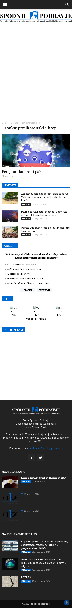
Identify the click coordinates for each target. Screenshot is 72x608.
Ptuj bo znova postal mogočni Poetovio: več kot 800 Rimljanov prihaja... (44, 213)
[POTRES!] (10, 581)
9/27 (13, 313)
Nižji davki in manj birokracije (22, 264)
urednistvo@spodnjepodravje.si (46, 448)
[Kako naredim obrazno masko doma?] (10, 482)
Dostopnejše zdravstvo (19, 274)
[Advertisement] (36, 62)
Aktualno (7, 166)
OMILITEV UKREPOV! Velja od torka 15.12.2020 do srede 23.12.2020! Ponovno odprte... (43, 563)
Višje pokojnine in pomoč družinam (25, 269)
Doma (5, 122)
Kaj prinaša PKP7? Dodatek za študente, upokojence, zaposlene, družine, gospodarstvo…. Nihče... (44, 545)
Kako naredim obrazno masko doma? (43, 477)
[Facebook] (31, 457)
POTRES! (26, 577)
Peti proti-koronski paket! (23, 171)
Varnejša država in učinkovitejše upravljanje (29, 283)
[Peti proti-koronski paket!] (36, 150)
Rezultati (44, 290)
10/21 (36, 313)
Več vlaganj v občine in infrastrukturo (26, 278)
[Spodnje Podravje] (36, 16)
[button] (67, 4)
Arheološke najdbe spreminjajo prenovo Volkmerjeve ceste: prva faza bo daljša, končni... (44, 197)
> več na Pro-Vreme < (36, 318)
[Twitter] (40, 457)
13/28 (59, 313)
